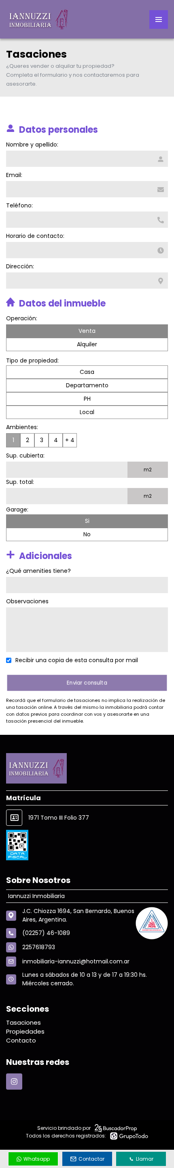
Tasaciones (23, 1022)
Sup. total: (20, 482)
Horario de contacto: (35, 236)
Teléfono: (19, 205)
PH (87, 399)
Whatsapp (36, 1158)
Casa (87, 372)
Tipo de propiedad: (32, 360)
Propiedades (25, 1031)
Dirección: (20, 266)
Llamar (144, 1158)
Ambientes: (22, 427)
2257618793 (38, 947)
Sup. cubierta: (25, 455)
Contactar (91, 1158)
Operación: (21, 318)
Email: (14, 175)
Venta (87, 331)
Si (87, 521)
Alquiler (87, 344)
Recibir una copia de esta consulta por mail (76, 660)
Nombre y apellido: (32, 144)
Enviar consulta (87, 683)
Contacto (21, 1040)
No (87, 534)
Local (87, 412)
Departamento (87, 385)
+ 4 (69, 440)
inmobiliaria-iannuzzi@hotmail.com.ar (75, 961)
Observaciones (27, 601)
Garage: (17, 509)
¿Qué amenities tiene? (38, 571)
